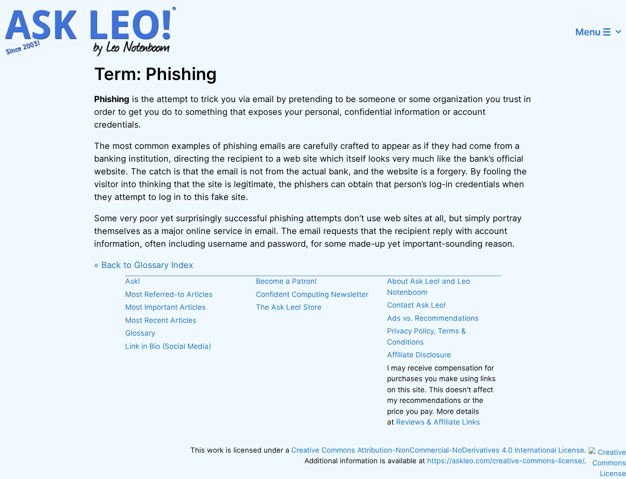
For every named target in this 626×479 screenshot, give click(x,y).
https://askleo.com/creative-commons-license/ (505, 460)
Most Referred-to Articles (168, 294)
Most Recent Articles (160, 320)
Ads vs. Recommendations (433, 318)
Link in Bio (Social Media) (168, 346)
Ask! (132, 281)
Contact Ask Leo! (416, 305)
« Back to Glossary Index (143, 265)
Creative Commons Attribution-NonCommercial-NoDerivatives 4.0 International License (437, 450)
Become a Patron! (286, 281)
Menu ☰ (593, 31)
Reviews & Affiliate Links (438, 422)
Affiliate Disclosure (419, 355)
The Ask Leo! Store (289, 307)
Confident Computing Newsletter (312, 294)
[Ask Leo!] (95, 32)
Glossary (140, 333)
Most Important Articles (165, 307)
